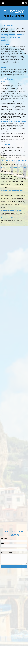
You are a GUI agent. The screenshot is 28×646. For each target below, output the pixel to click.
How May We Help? (6, 552)
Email (2, 543)
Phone (3, 548)
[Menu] (3, 3)
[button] (14, 566)
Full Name (4, 538)
